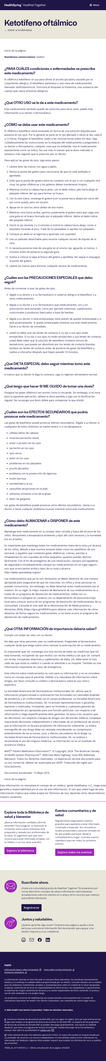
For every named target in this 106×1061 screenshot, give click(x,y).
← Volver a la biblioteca (18, 30)
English (7, 965)
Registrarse (31, 907)
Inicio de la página (15, 779)
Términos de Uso (59, 793)
